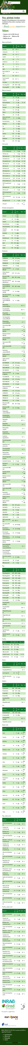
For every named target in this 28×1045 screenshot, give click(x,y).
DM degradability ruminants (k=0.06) (6, 453)
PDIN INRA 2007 (5, 398)
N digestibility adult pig (7, 623)
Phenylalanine (5, 770)
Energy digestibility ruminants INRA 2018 (6, 309)
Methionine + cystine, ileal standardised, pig (7, 840)
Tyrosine (4, 774)
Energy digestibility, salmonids (6, 718)
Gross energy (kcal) (6, 85)
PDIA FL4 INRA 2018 (6, 381)
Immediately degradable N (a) (6, 437)
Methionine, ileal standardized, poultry (6, 923)
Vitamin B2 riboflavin (6, 226)
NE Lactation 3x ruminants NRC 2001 (6, 529)
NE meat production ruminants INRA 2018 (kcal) (6, 286)
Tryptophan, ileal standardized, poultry (6, 935)
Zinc (3, 126)
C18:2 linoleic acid (6, 168)
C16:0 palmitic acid (6, 159)
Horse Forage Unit (6, 673)
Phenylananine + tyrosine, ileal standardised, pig (7, 869)
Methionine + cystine (6, 750)
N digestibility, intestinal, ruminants (6, 424)
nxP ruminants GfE (6, 560)
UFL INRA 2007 (5, 391)
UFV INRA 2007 (5, 393)
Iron (3, 131)
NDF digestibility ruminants (6, 428)
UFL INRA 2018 (5, 258)
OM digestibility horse (6, 667)
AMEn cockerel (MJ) (6, 649)
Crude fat (4, 57)
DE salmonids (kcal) (6, 713)
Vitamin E (4, 219)
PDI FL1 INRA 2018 (6, 370)
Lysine (4, 733)
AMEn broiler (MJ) (6, 652)
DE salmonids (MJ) (6, 715)
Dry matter (5, 49)
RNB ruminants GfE (6, 563)
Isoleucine (4, 758)
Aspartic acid (5, 795)
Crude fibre (4, 54)
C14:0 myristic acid (6, 156)
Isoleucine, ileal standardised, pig (6, 849)
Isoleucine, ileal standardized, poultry (6, 940)
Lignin (4, 69)
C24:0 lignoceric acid (6, 200)
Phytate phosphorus (6, 102)
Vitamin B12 (5, 233)
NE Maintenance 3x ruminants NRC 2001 (6, 537)
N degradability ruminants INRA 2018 (6, 314)
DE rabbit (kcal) (5, 688)
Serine (4, 808)
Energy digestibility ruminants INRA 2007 (6, 416)
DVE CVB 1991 (5, 510)
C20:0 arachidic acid (6, 176)
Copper (4, 129)
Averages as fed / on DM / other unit (11, 34)
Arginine (4, 787)
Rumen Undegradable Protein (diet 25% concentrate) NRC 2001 (7, 546)
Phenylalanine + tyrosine (5, 778)
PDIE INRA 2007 (5, 400)
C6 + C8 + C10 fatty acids (7, 151)
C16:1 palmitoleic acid (6, 161)
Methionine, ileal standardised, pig (6, 832)
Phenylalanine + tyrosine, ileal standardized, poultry (7, 960)
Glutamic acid (5, 799)
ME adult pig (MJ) (6, 598)
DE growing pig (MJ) (6, 588)
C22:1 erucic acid (5, 190)
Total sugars (5, 82)
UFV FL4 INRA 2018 (6, 379)
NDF (3, 64)
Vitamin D (4, 216)
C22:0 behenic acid (6, 187)
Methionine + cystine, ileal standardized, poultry (7, 931)
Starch (4, 76)
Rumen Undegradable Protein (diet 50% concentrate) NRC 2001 (7, 552)
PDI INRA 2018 (5, 265)
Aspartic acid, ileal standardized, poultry (6, 977)
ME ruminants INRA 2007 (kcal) (6, 403)
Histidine (4, 783)
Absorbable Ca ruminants (5, 464)
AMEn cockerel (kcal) (6, 644)
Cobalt (4, 136)
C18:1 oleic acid (5, 166)
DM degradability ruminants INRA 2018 (6, 322)
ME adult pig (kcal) (6, 583)
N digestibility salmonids (7, 722)
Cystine (4, 745)
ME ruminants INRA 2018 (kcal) (6, 277)
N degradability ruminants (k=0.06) (6, 433)
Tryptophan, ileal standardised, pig (6, 845)
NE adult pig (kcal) (6, 585)
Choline (4, 248)
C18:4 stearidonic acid (6, 173)
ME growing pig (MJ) (6, 590)
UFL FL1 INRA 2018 (6, 363)
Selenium (4, 133)
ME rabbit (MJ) (5, 696)
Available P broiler (6, 657)
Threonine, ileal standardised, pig (6, 828)
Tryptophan (5, 754)
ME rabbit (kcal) (5, 691)
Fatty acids (5, 204)
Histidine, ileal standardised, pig (6, 874)
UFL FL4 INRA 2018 (6, 377)
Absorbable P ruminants (7, 461)
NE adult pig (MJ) (5, 600)
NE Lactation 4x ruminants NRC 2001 (6, 533)
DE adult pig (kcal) (6, 580)
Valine (4, 762)
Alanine (4, 791)
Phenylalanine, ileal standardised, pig (6, 861)
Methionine (5, 741)
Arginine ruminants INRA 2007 (6, 501)
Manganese (5, 124)
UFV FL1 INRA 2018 (6, 365)
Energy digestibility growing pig (6, 603)
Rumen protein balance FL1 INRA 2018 (7, 373)
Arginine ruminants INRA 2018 (6, 359)
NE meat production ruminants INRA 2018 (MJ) (6, 300)
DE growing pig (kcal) (6, 573)
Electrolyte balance (6, 121)
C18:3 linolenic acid (6, 171)
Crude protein (5, 52)
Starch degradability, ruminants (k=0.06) (6, 449)
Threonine (4, 737)
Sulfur (4, 115)
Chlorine (4, 112)
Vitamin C (4, 245)
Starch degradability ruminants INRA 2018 (6, 318)
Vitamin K (4, 222)
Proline (4, 812)
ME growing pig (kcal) (6, 576)
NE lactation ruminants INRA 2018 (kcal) (7, 281)
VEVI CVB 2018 (5, 507)
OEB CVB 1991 (5, 512)
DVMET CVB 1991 (5, 517)
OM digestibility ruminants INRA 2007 (6, 412)
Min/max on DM (16, 36)
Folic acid (4, 240)
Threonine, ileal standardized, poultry (6, 919)
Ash (3, 59)
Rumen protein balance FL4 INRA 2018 (7, 387)
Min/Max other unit (7, 38)
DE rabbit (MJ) (5, 693)
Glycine (4, 803)
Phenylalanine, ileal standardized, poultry (6, 952)
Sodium (4, 110)
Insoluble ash (5, 62)
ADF (3, 66)
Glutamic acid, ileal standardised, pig (6, 890)
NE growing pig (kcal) (6, 578)
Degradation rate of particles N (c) (6, 445)
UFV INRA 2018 (5, 261)
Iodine (4, 141)
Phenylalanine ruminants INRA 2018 (6, 351)
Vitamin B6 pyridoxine (5, 230)
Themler (19, 1043)
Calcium (4, 97)
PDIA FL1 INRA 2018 (6, 368)
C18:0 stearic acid (6, 163)
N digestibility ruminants (5, 420)
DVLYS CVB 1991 (5, 515)
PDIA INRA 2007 (5, 395)
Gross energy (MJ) (6, 87)
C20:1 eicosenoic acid (6, 178)
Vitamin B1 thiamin (6, 224)
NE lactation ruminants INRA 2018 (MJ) (7, 295)
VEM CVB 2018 (5, 505)
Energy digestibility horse (7, 670)
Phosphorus (5, 100)
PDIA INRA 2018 (5, 263)
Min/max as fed (7, 36)
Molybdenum (5, 138)
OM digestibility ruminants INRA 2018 (6, 305)
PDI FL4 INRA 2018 (6, 384)
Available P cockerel (6, 654)
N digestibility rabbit (6, 702)
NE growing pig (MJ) (6, 593)
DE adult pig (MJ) (5, 595)
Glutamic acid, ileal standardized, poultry (6, 981)
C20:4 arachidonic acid (7, 181)
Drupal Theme (9, 1043)
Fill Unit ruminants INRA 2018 (6, 273)
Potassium (4, 107)
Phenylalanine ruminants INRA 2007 (6, 493)
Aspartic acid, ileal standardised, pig (6, 886)
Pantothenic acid (6, 238)
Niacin (4, 235)
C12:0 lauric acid (5, 154)
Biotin (4, 243)
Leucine (4, 766)
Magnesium (5, 105)
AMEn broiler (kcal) (6, 647)
